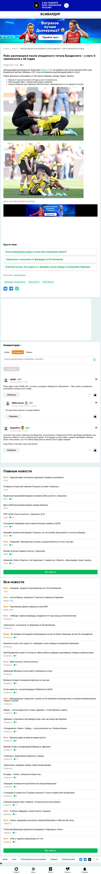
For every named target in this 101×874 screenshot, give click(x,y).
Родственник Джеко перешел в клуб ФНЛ (25, 607)
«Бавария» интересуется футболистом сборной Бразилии (29, 784)
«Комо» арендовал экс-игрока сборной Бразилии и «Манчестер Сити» (38, 820)
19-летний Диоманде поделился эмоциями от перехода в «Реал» (33, 829)
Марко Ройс (46, 70)
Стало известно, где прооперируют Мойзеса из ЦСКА (27, 689)
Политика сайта (68, 859)
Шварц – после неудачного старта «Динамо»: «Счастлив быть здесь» (35, 710)
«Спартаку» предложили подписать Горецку (23, 756)
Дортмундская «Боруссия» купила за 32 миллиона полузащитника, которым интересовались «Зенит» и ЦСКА (49, 700)
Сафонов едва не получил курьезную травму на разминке (33, 477)
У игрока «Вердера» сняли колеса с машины (27, 811)
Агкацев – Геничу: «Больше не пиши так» (22, 774)
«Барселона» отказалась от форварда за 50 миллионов (34, 259)
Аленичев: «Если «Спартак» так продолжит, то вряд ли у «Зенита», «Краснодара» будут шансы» (47, 560)
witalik (13, 379)
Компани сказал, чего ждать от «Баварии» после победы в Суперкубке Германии (48, 267)
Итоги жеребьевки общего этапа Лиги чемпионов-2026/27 (36, 252)
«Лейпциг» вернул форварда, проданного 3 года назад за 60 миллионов (39, 616)
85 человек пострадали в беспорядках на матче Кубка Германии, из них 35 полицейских (48, 634)
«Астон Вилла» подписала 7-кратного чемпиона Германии (33, 597)
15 (13, 563)
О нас (14, 859)
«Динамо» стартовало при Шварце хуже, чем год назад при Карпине (35, 719)
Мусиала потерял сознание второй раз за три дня (26, 680)
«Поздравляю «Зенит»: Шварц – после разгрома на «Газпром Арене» (35, 728)
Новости (15, 49)
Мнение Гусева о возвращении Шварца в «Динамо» (27, 747)
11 (17, 759)
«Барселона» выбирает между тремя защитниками (27, 765)
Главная (6, 49)
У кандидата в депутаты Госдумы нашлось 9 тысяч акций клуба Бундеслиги (39, 793)
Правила (54, 859)
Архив (4, 859)
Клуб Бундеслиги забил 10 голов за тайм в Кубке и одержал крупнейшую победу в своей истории (48, 653)
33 (13, 517)
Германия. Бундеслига (14, 282)
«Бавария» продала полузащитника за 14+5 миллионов (32, 588)
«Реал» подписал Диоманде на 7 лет (23, 839)
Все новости (50, 572)
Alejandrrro (15, 428)
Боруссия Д (34, 282)
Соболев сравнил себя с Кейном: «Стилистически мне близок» (32, 802)
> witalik (33, 406)
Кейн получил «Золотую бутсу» (20, 662)
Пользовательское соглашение (33, 859)
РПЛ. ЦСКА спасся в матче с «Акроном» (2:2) (24, 514)
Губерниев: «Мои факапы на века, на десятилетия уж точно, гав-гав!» (38, 542)
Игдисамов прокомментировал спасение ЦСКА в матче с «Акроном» (35, 496)
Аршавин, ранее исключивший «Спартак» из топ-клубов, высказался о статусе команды (44, 533)
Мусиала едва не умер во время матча (24, 738)
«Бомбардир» (19, 275)
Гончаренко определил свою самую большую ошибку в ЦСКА (31, 523)
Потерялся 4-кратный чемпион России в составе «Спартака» (31, 487)
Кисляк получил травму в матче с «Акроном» (24, 551)
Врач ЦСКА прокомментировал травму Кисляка (25, 505)
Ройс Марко (48, 282)
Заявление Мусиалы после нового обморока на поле (27, 671)
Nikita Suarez (18, 403)
